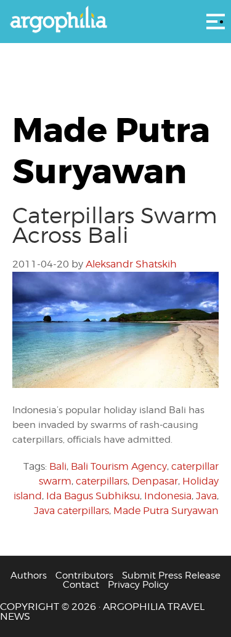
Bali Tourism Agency (119, 466)
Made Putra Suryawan (166, 510)
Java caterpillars (71, 510)
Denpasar (155, 481)
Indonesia (168, 496)
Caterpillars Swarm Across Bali (114, 225)
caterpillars (102, 481)
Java (206, 496)
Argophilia (115, 20)
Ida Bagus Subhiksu (93, 496)
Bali (58, 466)
